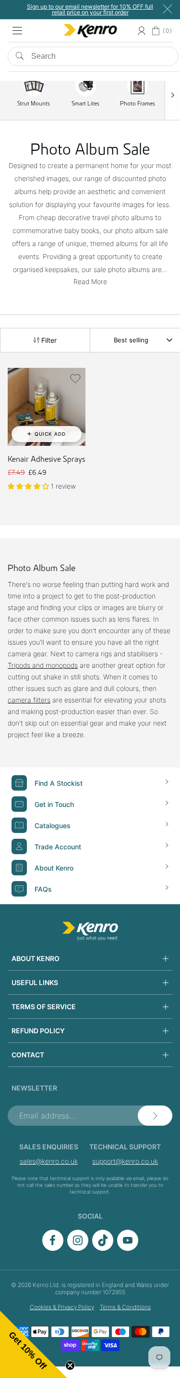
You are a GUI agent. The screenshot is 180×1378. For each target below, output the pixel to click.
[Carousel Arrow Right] (172, 95)
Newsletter (34, 1088)
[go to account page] (141, 30)
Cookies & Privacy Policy (62, 1307)
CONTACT (28, 1055)
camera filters (29, 700)
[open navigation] (17, 31)
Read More (90, 281)
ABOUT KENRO (36, 958)
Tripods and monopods (43, 665)
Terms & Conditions (125, 1307)
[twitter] (102, 1248)
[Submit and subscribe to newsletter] (155, 1115)
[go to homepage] (90, 931)
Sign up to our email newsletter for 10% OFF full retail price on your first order (90, 9)
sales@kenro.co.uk (49, 1161)
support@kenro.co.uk (125, 1161)
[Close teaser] (70, 1365)
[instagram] (77, 1248)
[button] (75, 378)
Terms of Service (44, 1006)
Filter (48, 340)
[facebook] (52, 1248)
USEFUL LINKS (35, 982)
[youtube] (127, 1248)
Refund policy (38, 1031)
